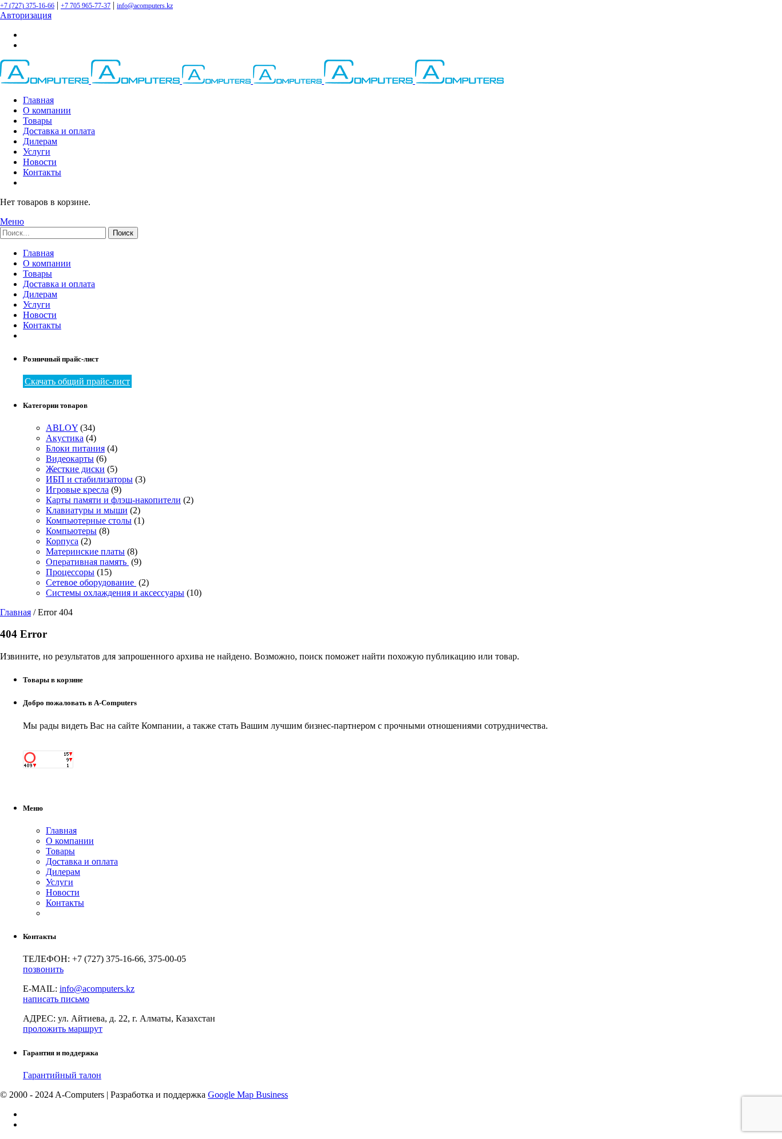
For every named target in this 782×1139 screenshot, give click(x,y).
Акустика (65, 438)
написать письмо (56, 999)
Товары (37, 120)
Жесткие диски (75, 469)
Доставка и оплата (59, 131)
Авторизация (26, 15)
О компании (47, 110)
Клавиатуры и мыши (87, 510)
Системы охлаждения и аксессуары (115, 593)
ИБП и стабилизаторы (89, 479)
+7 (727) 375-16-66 (27, 6)
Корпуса (62, 541)
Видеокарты (70, 459)
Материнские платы (85, 551)
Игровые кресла (77, 489)
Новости (40, 162)
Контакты (42, 172)
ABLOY (62, 428)
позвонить (43, 969)
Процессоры (70, 572)
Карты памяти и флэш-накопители (113, 500)
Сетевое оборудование (91, 582)
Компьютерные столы (89, 520)
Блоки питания (75, 448)
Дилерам (40, 141)
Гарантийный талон (62, 1075)
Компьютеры (71, 531)
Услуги (36, 151)
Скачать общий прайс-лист (77, 381)
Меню (12, 221)
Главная (38, 100)
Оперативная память (87, 562)
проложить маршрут (62, 1029)
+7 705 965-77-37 (85, 6)
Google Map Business (248, 1094)
